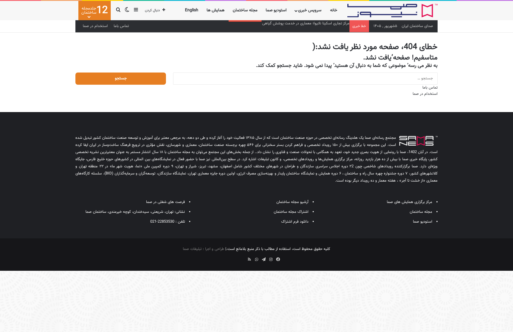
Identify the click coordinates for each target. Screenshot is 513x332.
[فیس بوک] (277, 259)
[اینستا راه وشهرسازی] (235, 257)
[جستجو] (118, 10)
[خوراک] (249, 259)
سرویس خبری (310, 10)
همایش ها (215, 10)
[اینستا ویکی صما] (242, 257)
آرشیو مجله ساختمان (292, 202)
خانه (333, 10)
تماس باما (121, 26)
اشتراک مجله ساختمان (291, 212)
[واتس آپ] (256, 259)
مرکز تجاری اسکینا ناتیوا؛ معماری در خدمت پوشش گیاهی (305, 23)
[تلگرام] (263, 259)
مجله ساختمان (245, 10)
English (191, 10)
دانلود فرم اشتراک (294, 222)
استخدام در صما (95, 26)
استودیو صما (276, 10)
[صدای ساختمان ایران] (392, 10)
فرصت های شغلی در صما (165, 202)
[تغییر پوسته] (127, 10)
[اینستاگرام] (270, 259)
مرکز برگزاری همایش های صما (409, 202)
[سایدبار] (136, 10)
